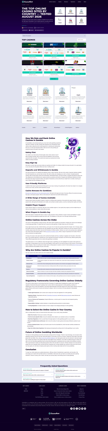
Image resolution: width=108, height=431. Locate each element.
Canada (23, 127)
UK (59, 235)
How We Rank (82, 395)
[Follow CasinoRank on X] (77, 408)
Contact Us (81, 391)
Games (59, 1)
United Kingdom (68, 127)
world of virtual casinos (77, 244)
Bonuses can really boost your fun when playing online (37, 193)
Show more (53, 78)
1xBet (26, 389)
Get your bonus (32, 55)
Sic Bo (42, 393)
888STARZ (26, 391)
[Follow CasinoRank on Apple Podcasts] (85, 408)
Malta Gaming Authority (66, 295)
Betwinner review (32, 57)
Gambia (45, 127)
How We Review (81, 393)
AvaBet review (75, 57)
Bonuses (66, 1)
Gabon (34, 127)
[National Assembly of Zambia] (40, 419)
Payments (73, 1)
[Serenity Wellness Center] (68, 419)
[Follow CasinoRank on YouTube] (79, 408)
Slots (42, 395)
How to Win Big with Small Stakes (63, 393)
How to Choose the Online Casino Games (63, 391)
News (85, 1)
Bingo (42, 389)
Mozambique (57, 127)
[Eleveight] (56, 419)
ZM (23, 408)
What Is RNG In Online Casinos (62, 395)
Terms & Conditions (37, 429)
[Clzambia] (46, 419)
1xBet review (54, 57)
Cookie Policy (56, 429)
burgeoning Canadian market (52, 231)
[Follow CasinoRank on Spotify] (82, 408)
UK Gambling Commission (52, 295)
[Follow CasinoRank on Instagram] (74, 408)
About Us (82, 389)
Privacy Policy (82, 397)
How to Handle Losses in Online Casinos (62, 397)
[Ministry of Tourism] (33, 419)
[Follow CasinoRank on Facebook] (71, 408)
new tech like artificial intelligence (48, 338)
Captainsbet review (54, 74)
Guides (79, 1)
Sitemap (72, 429)
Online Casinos (52, 1)
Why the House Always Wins (63, 389)
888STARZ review (32, 74)
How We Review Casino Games (41, 397)
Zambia (77, 127)
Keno (42, 391)
